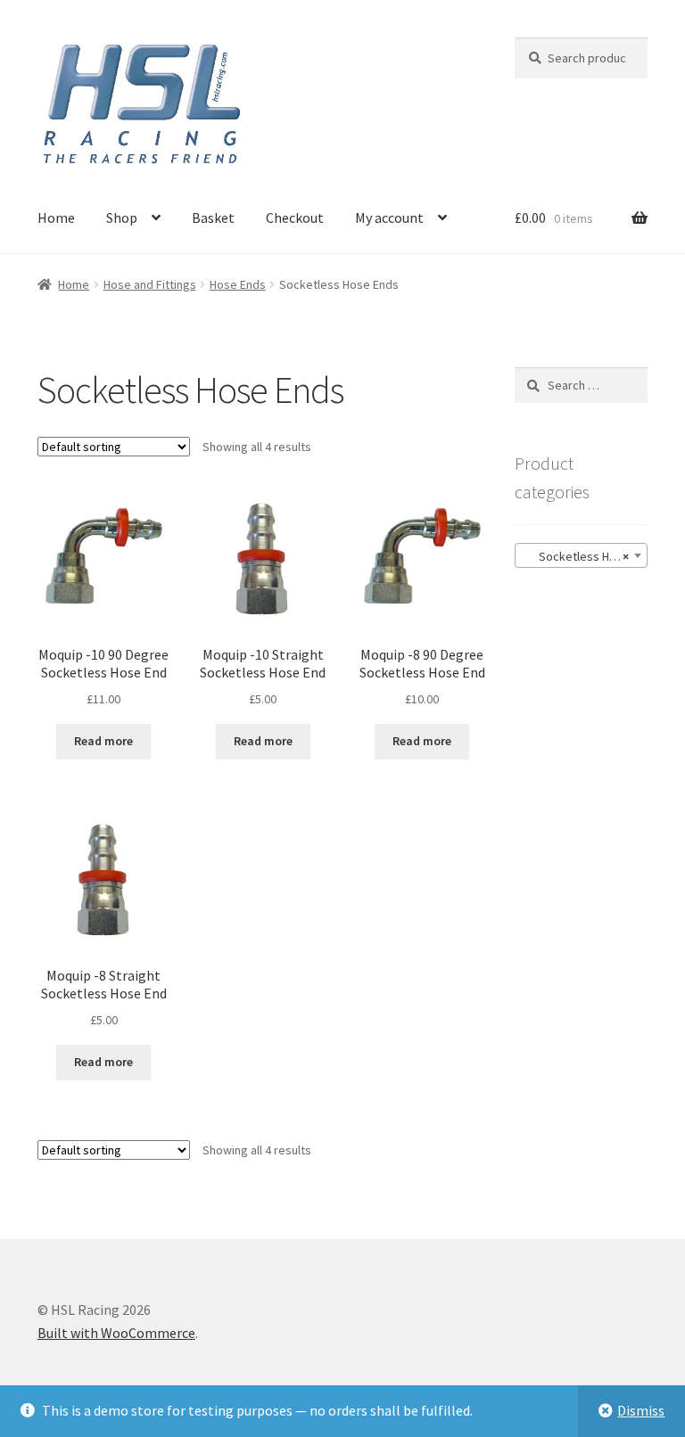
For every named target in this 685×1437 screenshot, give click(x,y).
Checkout (295, 217)
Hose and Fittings (149, 284)
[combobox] (581, 555)
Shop (121, 217)
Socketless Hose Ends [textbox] (585, 556)
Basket (213, 217)
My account (389, 217)
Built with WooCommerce (116, 1333)
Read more (103, 741)
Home (56, 217)
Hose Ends (238, 284)
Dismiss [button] (640, 1410)
